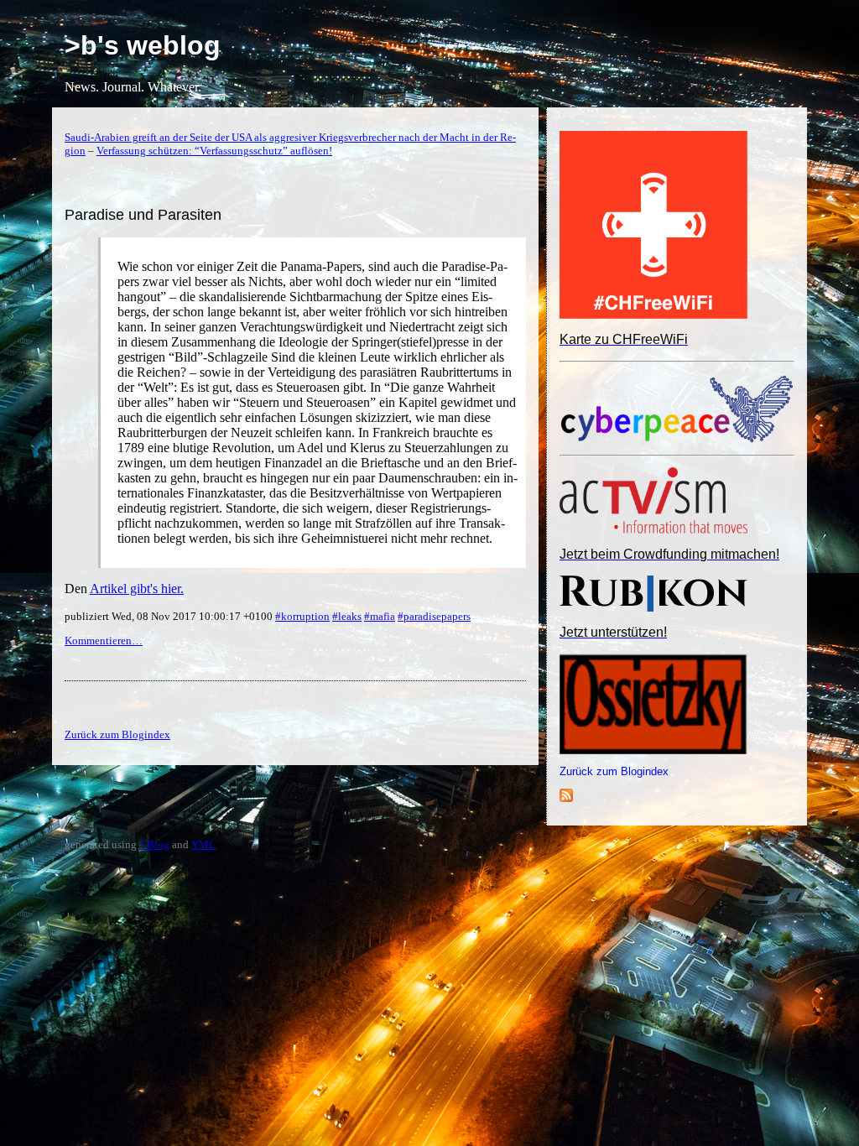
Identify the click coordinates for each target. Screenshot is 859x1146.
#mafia (379, 616)
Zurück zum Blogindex (614, 771)
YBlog (154, 844)
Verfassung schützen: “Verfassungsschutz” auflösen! (214, 150)
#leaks (347, 616)
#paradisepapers (434, 616)
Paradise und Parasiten (143, 214)
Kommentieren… (104, 640)
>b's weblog (143, 45)
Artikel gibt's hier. (137, 588)
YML (203, 844)
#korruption (302, 616)
